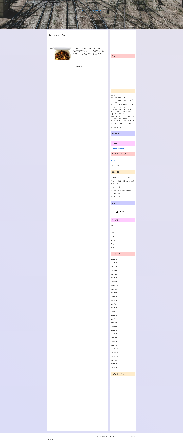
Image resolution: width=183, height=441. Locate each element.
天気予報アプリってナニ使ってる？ (121, 177)
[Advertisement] (77, 41)
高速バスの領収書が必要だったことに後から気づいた (122, 182)
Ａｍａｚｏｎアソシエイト (124, 436)
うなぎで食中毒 (115, 187)
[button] (133, 165)
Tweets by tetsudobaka (117, 148)
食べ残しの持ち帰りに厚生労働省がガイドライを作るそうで (122, 192)
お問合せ (133, 436)
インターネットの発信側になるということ (106, 436)
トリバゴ (113, 160)
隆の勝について (115, 197)
